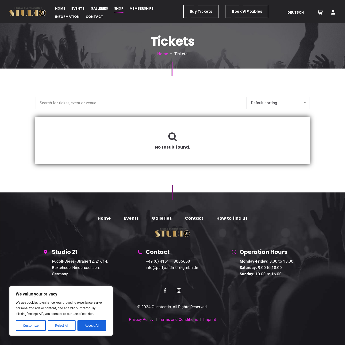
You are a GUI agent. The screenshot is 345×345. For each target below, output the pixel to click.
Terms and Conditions (178, 319)
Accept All (92, 325)
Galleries (162, 218)
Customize (30, 325)
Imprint (209, 319)
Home (162, 53)
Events (131, 218)
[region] (61, 311)
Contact (194, 218)
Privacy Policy (141, 319)
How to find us (232, 218)
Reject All (61, 325)
